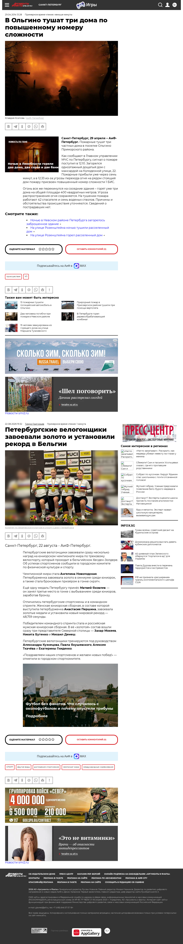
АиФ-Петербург (35, 118)
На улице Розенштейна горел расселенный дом (66, 235)
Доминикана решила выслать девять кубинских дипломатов (155, 543)
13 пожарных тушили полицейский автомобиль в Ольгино (35, 305)
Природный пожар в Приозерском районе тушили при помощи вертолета (96, 305)
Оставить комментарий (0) (91, 249)
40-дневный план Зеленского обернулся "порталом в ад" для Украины (152, 556)
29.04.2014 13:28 (13, 14)
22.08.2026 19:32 (13, 424)
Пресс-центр (66, 874)
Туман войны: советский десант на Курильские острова (154, 531)
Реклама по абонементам (106, 878)
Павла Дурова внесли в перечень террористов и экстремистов (153, 566)
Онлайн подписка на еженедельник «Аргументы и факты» (137, 874)
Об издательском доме (42, 874)
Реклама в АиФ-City (136, 878)
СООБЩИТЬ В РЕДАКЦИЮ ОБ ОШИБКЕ (124, 882)
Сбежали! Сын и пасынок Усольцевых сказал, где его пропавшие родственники (157, 465)
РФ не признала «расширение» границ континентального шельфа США (154, 580)
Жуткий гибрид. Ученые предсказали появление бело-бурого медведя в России (157, 489)
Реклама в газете (53, 878)
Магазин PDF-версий (88, 874)
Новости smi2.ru (17, 413)
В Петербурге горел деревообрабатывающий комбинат (91, 316)
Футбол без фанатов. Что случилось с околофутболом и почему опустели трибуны (69, 706)
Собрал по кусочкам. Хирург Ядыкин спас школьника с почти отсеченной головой (157, 477)
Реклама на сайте (77, 878)
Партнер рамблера (59, 931)
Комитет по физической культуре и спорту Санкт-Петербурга (39, 527)
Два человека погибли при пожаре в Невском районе (35, 315)
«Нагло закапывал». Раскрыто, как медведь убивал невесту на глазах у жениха (156, 453)
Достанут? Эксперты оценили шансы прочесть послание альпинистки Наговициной (157, 501)
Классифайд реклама (41, 882)
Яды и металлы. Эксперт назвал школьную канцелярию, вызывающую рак (153, 512)
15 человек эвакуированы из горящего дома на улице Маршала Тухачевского (36, 328)
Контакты (34, 878)
